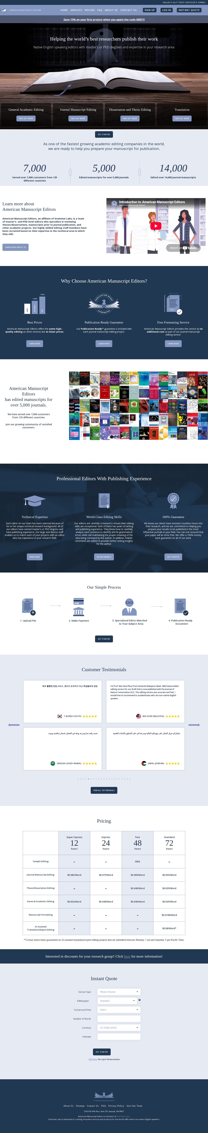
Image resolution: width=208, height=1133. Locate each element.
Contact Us (93, 1106)
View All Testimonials (104, 790)
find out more (26, 118)
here (127, 956)
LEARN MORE (34, 344)
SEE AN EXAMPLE (104, 557)
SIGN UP (150, 10)
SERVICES (76, 10)
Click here (93, 1059)
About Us (68, 1106)
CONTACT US (128, 10)
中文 (174, 2)
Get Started (104, 134)
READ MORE (35, 557)
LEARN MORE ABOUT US (15, 247)
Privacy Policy (116, 1106)
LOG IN (166, 10)
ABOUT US (111, 10)
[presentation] (14, 725)
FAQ (99, 10)
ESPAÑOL (202, 2)
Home (64, 10)
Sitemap (80, 1106)
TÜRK (180, 2)
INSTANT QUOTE (189, 10)
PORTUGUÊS (190, 2)
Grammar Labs (123, 1116)
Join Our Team (134, 1106)
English (166, 2)
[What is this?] (140, 1000)
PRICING (90, 10)
